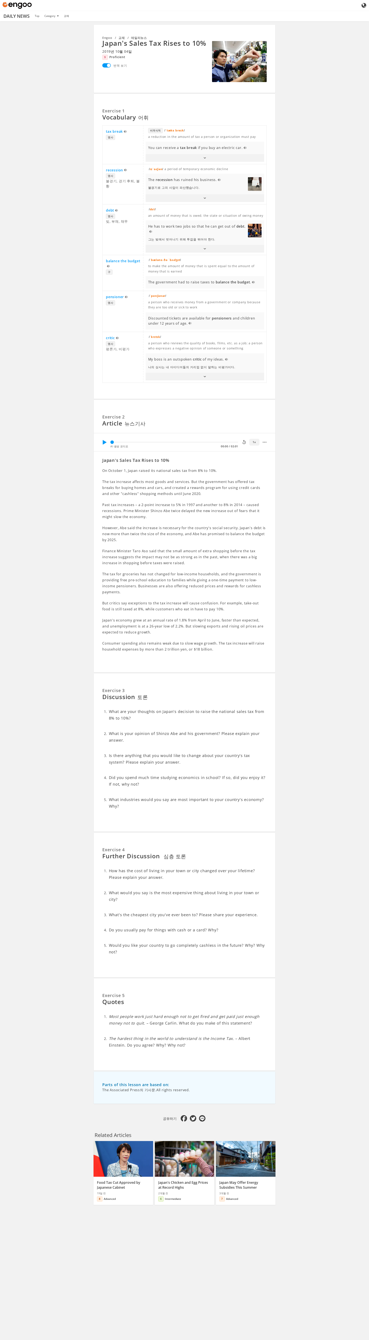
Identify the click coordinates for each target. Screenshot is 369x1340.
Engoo (107, 38)
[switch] (106, 65)
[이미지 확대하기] (239, 61)
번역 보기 (120, 65)
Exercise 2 (113, 417)
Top (37, 16)
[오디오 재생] (125, 131)
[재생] (104, 442)
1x (254, 442)
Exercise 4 (113, 850)
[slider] (112, 442)
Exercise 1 (113, 111)
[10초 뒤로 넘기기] (244, 442)
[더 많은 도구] (264, 442)
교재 (66, 16)
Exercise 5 (113, 995)
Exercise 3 (113, 690)
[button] (205, 158)
